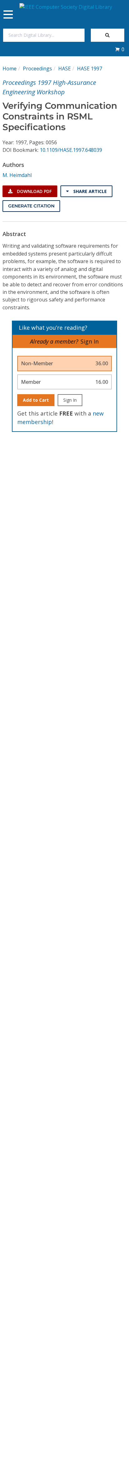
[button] (119, 49)
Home (10, 68)
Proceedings (37, 68)
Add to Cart (36, 400)
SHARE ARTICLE (89, 191)
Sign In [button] (89, 341)
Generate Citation (31, 206)
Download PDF (34, 191)
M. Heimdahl (17, 175)
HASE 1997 (89, 68)
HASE (64, 68)
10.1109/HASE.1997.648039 (71, 149)
